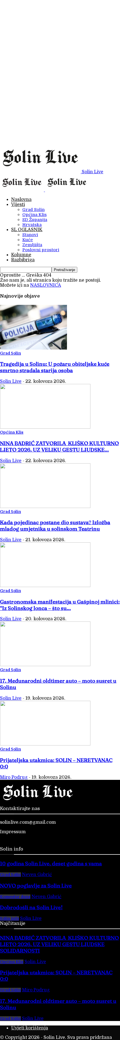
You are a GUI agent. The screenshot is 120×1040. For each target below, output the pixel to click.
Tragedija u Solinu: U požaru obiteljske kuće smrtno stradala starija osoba (54, 367)
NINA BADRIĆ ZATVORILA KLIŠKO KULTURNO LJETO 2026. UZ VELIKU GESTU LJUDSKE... (59, 446)
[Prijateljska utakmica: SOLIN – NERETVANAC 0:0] (45, 744)
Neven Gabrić (37, 874)
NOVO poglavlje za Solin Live (36, 885)
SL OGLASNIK (26, 229)
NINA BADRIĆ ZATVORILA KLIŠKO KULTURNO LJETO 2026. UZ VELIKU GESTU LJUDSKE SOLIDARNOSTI (59, 944)
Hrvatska (32, 224)
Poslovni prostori (40, 249)
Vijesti (18, 204)
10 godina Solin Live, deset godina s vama (51, 863)
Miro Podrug (14, 777)
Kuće (27, 239)
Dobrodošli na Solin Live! (31, 907)
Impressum (13, 831)
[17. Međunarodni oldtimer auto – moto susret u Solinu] (45, 664)
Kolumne (21, 254)
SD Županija (34, 219)
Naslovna (21, 199)
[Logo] (22, 190)
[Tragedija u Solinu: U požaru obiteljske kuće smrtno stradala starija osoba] (33, 348)
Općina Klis (34, 214)
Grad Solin (33, 209)
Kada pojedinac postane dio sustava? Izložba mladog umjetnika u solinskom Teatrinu (55, 525)
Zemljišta (32, 244)
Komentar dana (15, 896)
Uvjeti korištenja (29, 1027)
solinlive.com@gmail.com (28, 822)
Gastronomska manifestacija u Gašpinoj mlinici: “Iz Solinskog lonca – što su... (60, 605)
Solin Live (10, 381)
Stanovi (30, 234)
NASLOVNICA (45, 285)
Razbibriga (23, 259)
